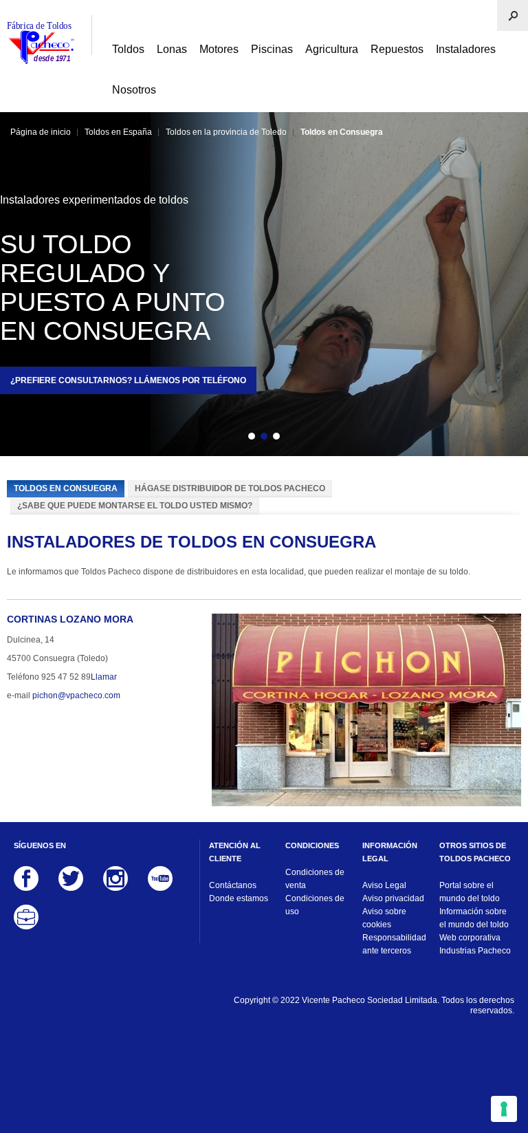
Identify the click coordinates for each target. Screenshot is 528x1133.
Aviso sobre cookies (384, 918)
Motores (219, 49)
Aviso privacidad (393, 898)
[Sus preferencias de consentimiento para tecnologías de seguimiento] (504, 1109)
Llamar (104, 677)
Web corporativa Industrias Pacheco (475, 944)
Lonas (172, 49)
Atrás (227, 438)
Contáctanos (232, 885)
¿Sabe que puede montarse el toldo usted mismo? (134, 505)
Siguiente (300, 438)
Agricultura (331, 49)
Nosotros (134, 90)
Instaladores (466, 49)
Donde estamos (238, 898)
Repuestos (397, 49)
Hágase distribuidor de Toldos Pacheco (230, 488)
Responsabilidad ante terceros (394, 944)
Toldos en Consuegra (66, 488)
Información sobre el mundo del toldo (474, 918)
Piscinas (272, 49)
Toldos (128, 49)
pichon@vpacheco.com (76, 695)
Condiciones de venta (314, 878)
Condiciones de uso (314, 905)
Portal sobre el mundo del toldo (469, 892)
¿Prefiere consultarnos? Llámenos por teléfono (128, 380)
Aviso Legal (384, 885)
